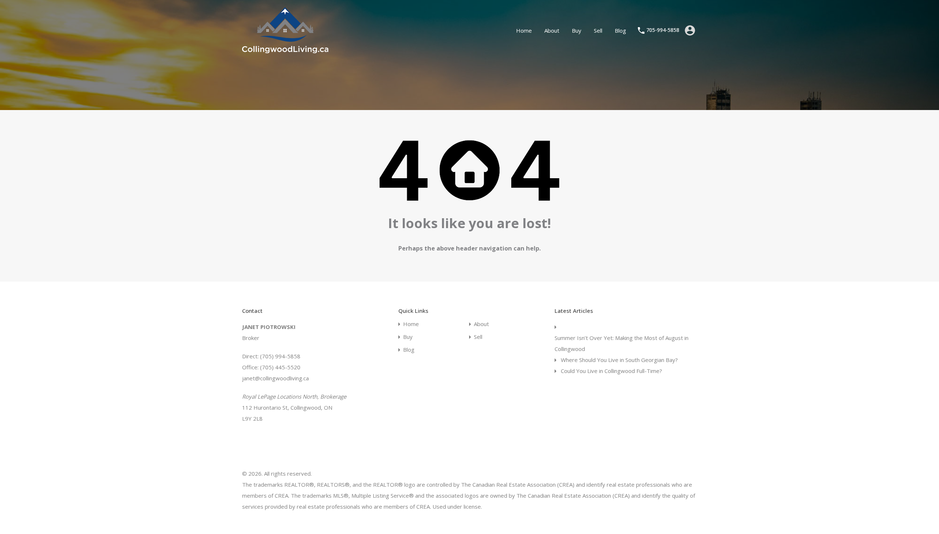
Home (524, 30)
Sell (598, 30)
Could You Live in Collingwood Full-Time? (611, 370)
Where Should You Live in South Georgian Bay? (619, 359)
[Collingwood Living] (285, 50)
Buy (576, 30)
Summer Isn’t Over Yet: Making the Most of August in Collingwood (621, 343)
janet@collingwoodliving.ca (275, 378)
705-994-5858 (662, 30)
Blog (620, 30)
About (551, 30)
